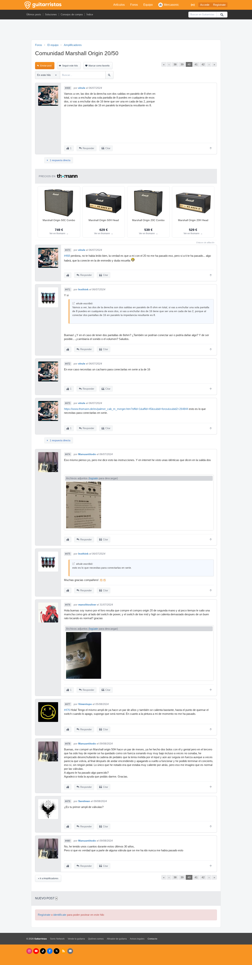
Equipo (148, 4)
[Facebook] (50, 951)
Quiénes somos (96, 939)
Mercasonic (171, 4)
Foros (134, 4)
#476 (67, 604)
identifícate (59, 914)
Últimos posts (33, 14)
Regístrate (219, 4)
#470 (67, 250)
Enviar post (45, 65)
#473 (67, 403)
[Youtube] (36, 951)
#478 (67, 743)
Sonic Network (57, 939)
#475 (67, 554)
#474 (67, 454)
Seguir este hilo (70, 65)
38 (175, 64)
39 (182, 64)
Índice (90, 14)
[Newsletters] (70, 951)
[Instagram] (29, 951)
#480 (67, 841)
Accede (204, 4)
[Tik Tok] (43, 951)
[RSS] (63, 951)
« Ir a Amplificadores (48, 878)
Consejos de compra (72, 14)
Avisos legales (137, 939)
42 (203, 64)
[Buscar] (221, 14)
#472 (67, 363)
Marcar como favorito (99, 65)
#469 (67, 88)
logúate (93, 478)
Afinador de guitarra (117, 939)
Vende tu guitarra (76, 939)
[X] (56, 951)
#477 (67, 704)
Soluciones (51, 14)
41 (196, 64)
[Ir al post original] (73, 303)
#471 (67, 289)
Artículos (119, 4)
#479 (67, 801)
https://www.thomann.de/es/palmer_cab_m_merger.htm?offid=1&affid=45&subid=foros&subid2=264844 (126, 408)
